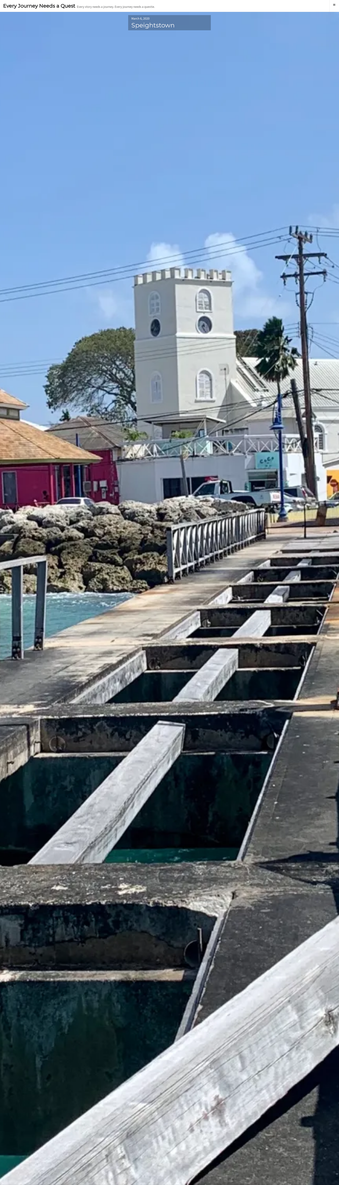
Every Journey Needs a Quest (39, 6)
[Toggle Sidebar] (334, 6)
